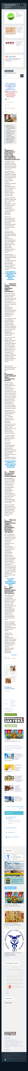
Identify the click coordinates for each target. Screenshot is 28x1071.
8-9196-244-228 (11, 832)
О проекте (6, 1053)
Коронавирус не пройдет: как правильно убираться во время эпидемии (10, 275)
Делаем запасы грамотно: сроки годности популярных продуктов (10, 464)
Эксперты (16, 1053)
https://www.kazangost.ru (14, 837)
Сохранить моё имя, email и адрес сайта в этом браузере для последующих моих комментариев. (10, 706)
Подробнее (7, 1049)
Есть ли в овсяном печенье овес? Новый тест (7, 671)
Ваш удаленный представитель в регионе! (19, 14)
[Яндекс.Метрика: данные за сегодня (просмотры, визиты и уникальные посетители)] (8, 1060)
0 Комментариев (11, 108)
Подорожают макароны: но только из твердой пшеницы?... (13, 924)
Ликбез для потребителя (10, 94)
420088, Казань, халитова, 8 (11, 817)
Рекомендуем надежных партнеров (12, 1058)
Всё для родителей (10, 93)
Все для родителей (13, 91)
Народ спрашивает (10, 96)
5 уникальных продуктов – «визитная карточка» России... (12, 905)
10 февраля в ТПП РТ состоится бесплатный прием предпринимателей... (13, 954)
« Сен (7, 993)
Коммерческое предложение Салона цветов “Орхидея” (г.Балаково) (19, 30)
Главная (11, 1053)
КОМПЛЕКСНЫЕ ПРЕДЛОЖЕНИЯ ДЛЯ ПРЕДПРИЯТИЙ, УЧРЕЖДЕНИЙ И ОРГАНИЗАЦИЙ (13, 60)
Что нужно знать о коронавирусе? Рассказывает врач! (10, 582)
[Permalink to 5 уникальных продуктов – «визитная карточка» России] (14, 735)
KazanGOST (10, 5)
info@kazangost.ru (12, 827)
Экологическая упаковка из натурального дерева (19, 43)
